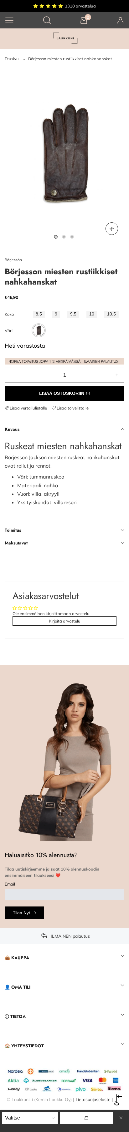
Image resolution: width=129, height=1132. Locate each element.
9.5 (73, 314)
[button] (12, 375)
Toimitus (13, 530)
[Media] (112, 228)
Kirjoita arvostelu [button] (64, 620)
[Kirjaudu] (120, 20)
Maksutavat (16, 543)
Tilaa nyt (21, 912)
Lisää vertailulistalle (28, 407)
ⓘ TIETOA (15, 1016)
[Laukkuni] (64, 39)
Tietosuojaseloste (93, 1099)
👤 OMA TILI (17, 987)
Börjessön (13, 259)
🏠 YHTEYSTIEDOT (24, 1046)
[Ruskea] (38, 330)
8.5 (39, 314)
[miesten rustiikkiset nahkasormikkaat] (64, 154)
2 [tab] (64, 237)
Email (10, 883)
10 (91, 314)
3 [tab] (72, 237)
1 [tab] (56, 237)
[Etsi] (47, 20)
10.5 (111, 314)
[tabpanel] (64, 154)
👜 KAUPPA (17, 958)
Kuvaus (12, 429)
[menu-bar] (9, 20)
